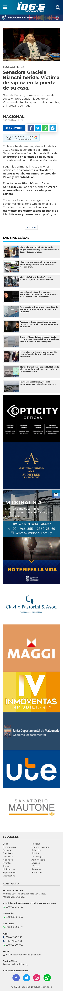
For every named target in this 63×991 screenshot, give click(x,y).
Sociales (36, 863)
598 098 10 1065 (14, 917)
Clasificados (9, 875)
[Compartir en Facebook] (31, 128)
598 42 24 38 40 (13, 937)
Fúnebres (36, 866)
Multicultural (9, 869)
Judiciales (8, 853)
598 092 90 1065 (14, 945)
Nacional (36, 844)
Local (5, 844)
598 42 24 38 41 (13, 941)
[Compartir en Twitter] (38, 128)
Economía (37, 872)
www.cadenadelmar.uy (17, 964)
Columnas (8, 856)
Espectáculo (9, 872)
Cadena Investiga (40, 847)
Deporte (7, 850)
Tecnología (37, 856)
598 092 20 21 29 (14, 927)
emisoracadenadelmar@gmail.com (23, 954)
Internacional (9, 847)
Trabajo (6, 866)
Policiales (36, 850)
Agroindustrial (39, 859)
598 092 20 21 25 (14, 907)
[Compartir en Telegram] (53, 128)
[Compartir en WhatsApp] (45, 128)
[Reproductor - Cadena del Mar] (31, 18)
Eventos (7, 863)
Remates (36, 869)
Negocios (8, 859)
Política (35, 853)
